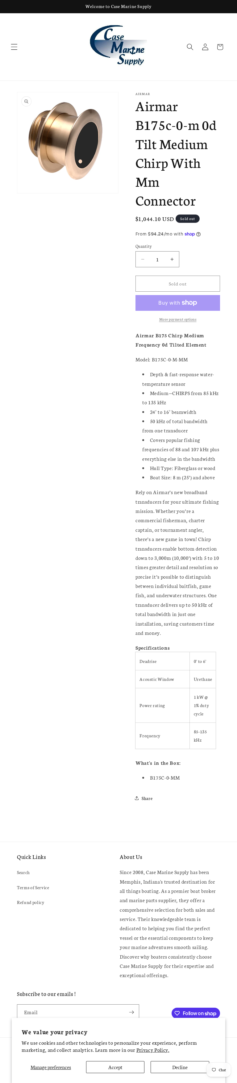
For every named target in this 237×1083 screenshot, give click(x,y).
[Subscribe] (131, 1012)
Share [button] (147, 798)
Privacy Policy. (152, 1049)
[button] (14, 47)
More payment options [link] (178, 319)
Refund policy (30, 902)
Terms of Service (33, 887)
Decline (180, 1067)
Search (23, 872)
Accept (115, 1067)
